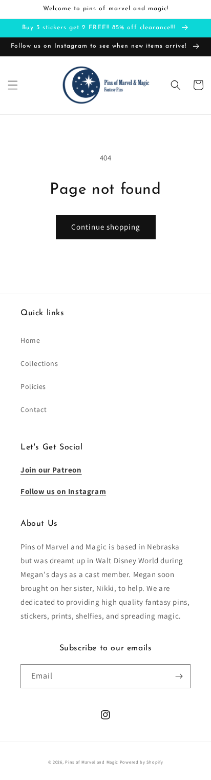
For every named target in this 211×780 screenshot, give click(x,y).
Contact (33, 409)
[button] (13, 85)
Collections (39, 363)
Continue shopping (105, 227)
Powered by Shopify (141, 762)
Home (30, 340)
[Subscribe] (178, 676)
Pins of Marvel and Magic (91, 762)
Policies (33, 386)
